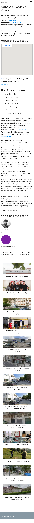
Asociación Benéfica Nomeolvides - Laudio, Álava (9, 254)
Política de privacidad (8, 516)
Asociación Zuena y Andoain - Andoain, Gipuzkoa (25, 254)
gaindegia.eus (16, 22)
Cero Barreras (6, 2)
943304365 (13, 20)
